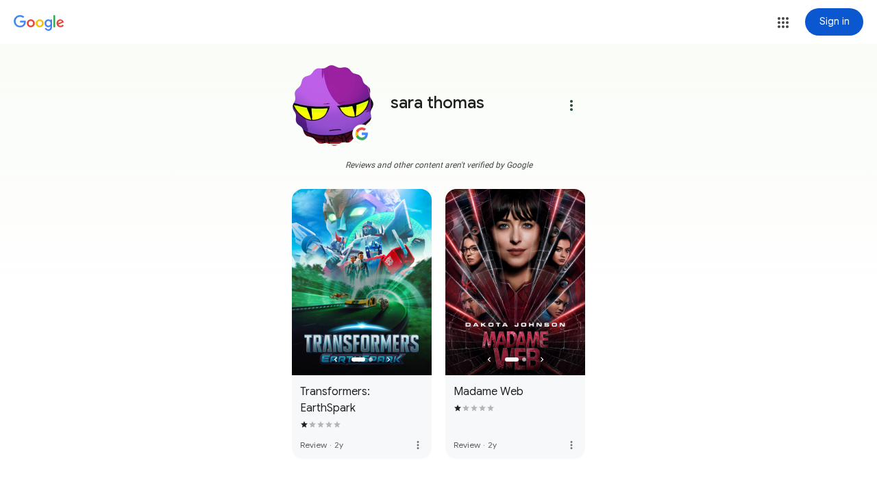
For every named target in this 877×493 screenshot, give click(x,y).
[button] (783, 22)
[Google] (39, 23)
